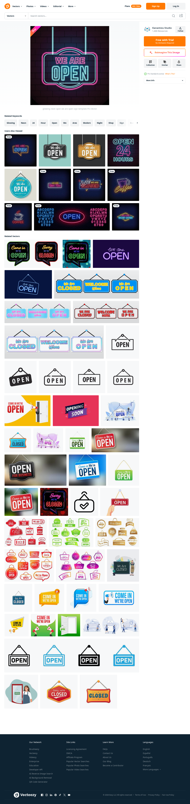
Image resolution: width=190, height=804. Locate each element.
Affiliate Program (74, 757)
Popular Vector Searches (77, 761)
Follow (180, 31)
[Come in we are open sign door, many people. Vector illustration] (120, 410)
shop (111, 123)
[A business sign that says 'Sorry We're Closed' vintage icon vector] (18, 598)
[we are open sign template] (55, 150)
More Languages (151, 769)
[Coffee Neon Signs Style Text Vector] (123, 185)
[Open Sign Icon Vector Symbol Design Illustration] (84, 502)
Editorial (57, 6)
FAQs (105, 749)
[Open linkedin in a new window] (51, 795)
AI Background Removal (40, 777)
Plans (127, 6)
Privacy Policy (154, 795)
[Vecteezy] (7, 6)
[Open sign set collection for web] (72, 655)
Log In (176, 6)
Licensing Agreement (76, 749)
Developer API (35, 769)
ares (75, 123)
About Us (107, 757)
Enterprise (34, 761)
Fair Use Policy (168, 795)
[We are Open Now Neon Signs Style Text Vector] (55, 185)
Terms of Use (140, 795)
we (64, 123)
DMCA (69, 753)
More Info (150, 80)
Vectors (16, 6)
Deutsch (147, 761)
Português (148, 757)
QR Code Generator (38, 781)
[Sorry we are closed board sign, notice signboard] (18, 440)
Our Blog (107, 761)
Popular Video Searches (77, 769)
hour (43, 123)
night (99, 123)
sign (122, 123)
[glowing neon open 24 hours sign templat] (123, 150)
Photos (29, 6)
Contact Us (108, 753)
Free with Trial (165, 41)
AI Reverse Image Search (41, 773)
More (70, 6)
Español (146, 753)
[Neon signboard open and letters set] (72, 216)
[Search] (173, 15)
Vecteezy (33, 753)
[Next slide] (134, 123)
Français (147, 765)
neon (23, 123)
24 (33, 123)
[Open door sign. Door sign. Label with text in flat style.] (69, 625)
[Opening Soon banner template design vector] (76, 410)
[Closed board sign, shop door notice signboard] (98, 692)
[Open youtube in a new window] (69, 795)
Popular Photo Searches (77, 765)
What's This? (170, 74)
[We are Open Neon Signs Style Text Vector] (21, 150)
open (54, 123)
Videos (43, 6)
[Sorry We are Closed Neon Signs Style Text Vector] (89, 185)
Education (34, 765)
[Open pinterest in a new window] (55, 795)
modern (87, 123)
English (146, 749)
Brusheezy (34, 749)
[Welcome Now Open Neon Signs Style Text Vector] (125, 216)
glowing (11, 123)
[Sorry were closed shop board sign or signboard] (59, 692)
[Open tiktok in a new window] (60, 795)
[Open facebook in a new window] (42, 795)
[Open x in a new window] (64, 795)
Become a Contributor (113, 765)
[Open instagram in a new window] (46, 795)
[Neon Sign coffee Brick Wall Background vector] (18, 216)
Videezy (32, 757)
